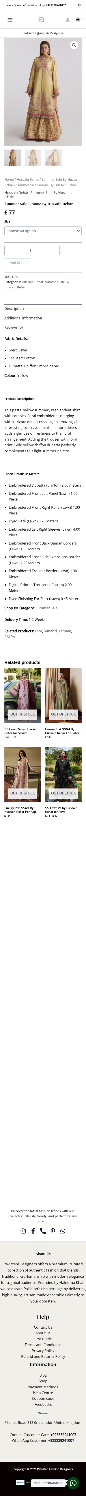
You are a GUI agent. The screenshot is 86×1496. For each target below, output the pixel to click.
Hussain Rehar (28, 179)
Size (7, 221)
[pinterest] (52, 1231)
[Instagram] (23, 1231)
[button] (80, 5)
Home (9, 179)
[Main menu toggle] (10, 19)
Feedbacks (43, 1404)
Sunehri (50, 631)
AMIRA (10, 636)
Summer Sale (47, 608)
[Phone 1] (43, 1231)
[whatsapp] (62, 1231)
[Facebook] (33, 1231)
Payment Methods (43, 1387)
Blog (43, 1375)
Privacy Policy (43, 1350)
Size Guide (43, 1339)
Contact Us (43, 1327)
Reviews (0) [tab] (13, 327)
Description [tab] (14, 308)
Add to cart (18, 263)
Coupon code (43, 1398)
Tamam (65, 631)
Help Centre (43, 1392)
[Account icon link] (68, 20)
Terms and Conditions (43, 1344)
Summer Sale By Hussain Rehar (38, 194)
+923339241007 (56, 5)
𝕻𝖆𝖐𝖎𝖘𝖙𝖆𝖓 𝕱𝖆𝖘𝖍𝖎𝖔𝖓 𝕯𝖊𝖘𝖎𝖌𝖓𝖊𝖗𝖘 (43, 33)
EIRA (38, 631)
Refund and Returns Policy (43, 1356)
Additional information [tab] (23, 318)
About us (43, 1333)
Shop (43, 1381)
